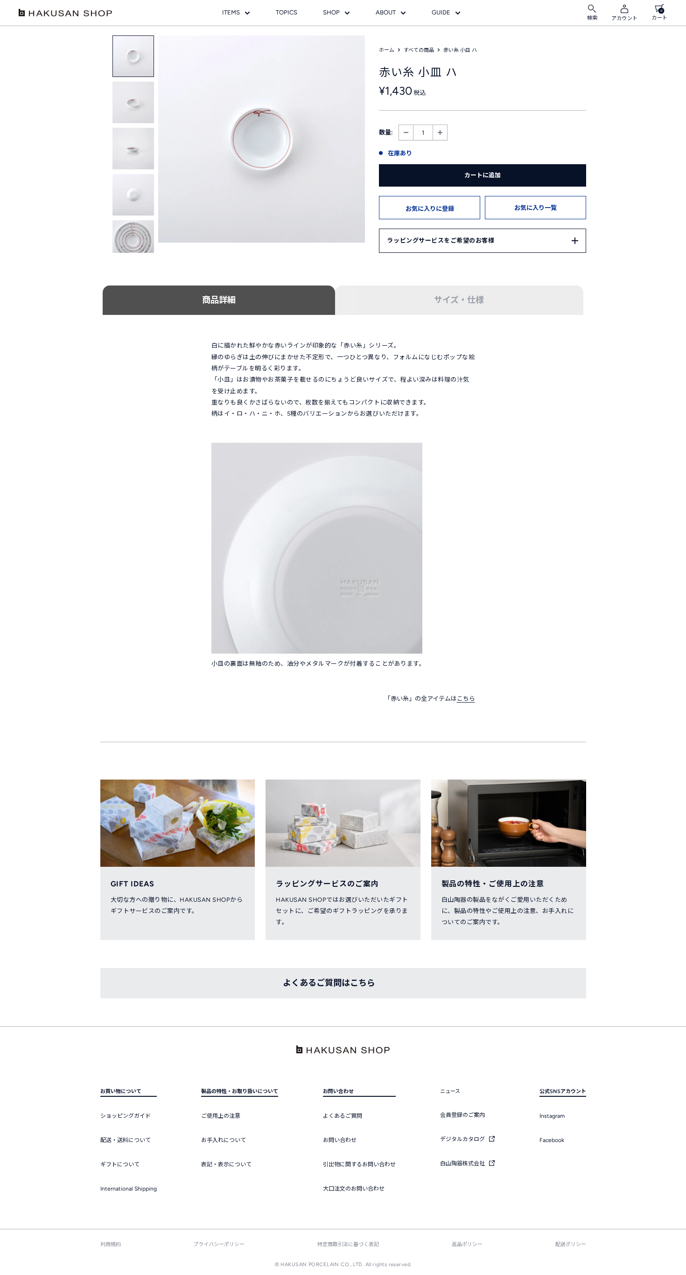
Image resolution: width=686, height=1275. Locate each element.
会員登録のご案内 (462, 1115)
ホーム (386, 50)
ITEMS (231, 12)
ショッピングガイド (125, 1116)
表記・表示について (226, 1164)
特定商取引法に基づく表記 (348, 1244)
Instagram (552, 1116)
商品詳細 (219, 300)
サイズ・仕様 (459, 300)
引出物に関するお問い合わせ (359, 1164)
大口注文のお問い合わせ (354, 1188)
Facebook (551, 1140)
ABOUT (386, 12)
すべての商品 (419, 50)
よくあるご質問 (342, 1116)
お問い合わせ (340, 1140)
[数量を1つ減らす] (406, 132)
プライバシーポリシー (219, 1244)
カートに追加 (482, 175)
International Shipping (128, 1188)
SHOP (331, 12)
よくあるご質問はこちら (329, 983)
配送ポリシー (570, 1244)
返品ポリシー (467, 1244)
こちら (466, 698)
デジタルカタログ (463, 1139)
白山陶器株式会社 (463, 1163)
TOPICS (286, 12)
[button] (429, 207)
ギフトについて (120, 1164)
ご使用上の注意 (220, 1116)
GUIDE (441, 12)
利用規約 (110, 1244)
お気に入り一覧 (535, 207)
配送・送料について (125, 1140)
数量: (386, 132)
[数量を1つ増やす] (440, 132)
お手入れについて (223, 1140)
